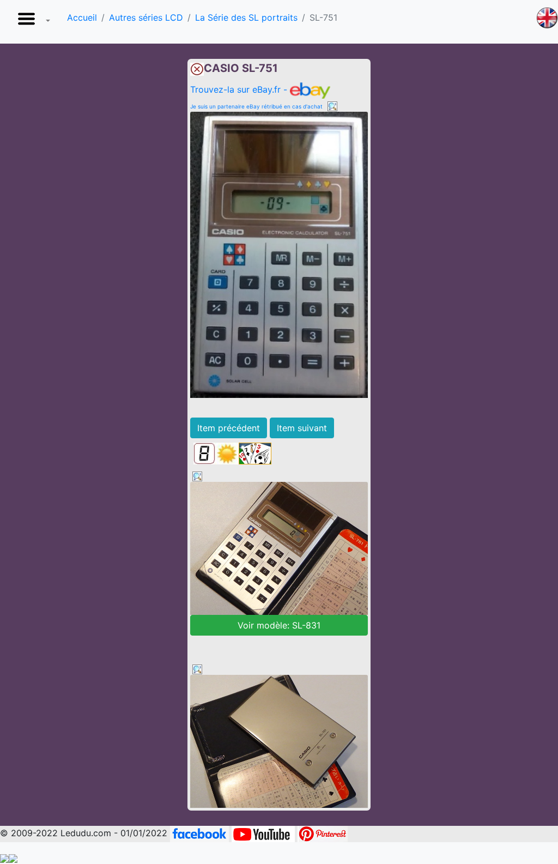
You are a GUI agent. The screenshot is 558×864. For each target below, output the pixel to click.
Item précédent (228, 427)
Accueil (82, 17)
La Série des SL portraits (246, 17)
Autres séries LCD (146, 17)
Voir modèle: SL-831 (279, 625)
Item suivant (302, 427)
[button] (31, 22)
